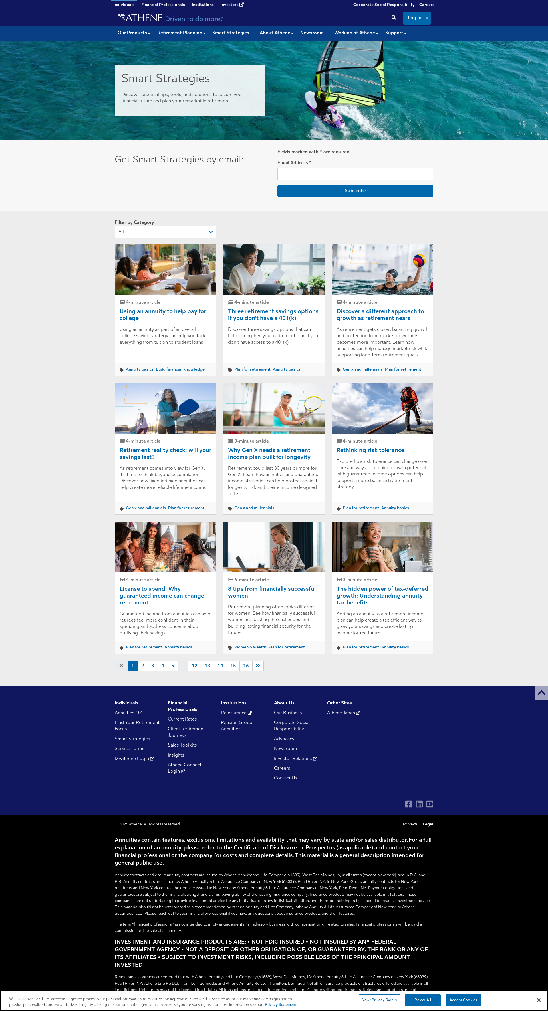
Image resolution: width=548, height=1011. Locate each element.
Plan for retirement (252, 369)
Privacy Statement (281, 1005)
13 (207, 666)
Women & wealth (250, 647)
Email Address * (294, 163)
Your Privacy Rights (379, 1000)
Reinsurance (234, 713)
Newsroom (285, 749)
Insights (176, 755)
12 (195, 666)
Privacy (410, 824)
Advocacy (284, 739)
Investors (230, 5)
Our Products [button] (132, 33)
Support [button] (394, 33)
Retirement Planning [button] (179, 33)
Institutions (203, 5)
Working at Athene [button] (354, 33)
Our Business (288, 713)
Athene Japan (341, 713)
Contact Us (285, 778)
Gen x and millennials (363, 369)
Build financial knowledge (180, 369)
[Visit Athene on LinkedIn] (419, 804)
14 (220, 666)
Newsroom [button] (312, 33)
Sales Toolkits (182, 745)
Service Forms (129, 749)
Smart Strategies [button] (230, 33)
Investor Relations (293, 759)
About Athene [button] (275, 33)
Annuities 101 (129, 713)
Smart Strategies (132, 739)
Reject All (422, 1000)
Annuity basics (140, 369)
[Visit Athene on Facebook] (408, 804)
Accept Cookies (463, 1000)
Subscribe (355, 191)
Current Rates (182, 719)
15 (233, 666)
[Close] (539, 1000)
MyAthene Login (132, 759)
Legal (428, 824)
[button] (541, 693)
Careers (426, 5)
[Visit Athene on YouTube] (429, 804)
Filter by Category (134, 222)
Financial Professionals (163, 5)
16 (246, 666)
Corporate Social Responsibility (384, 5)
